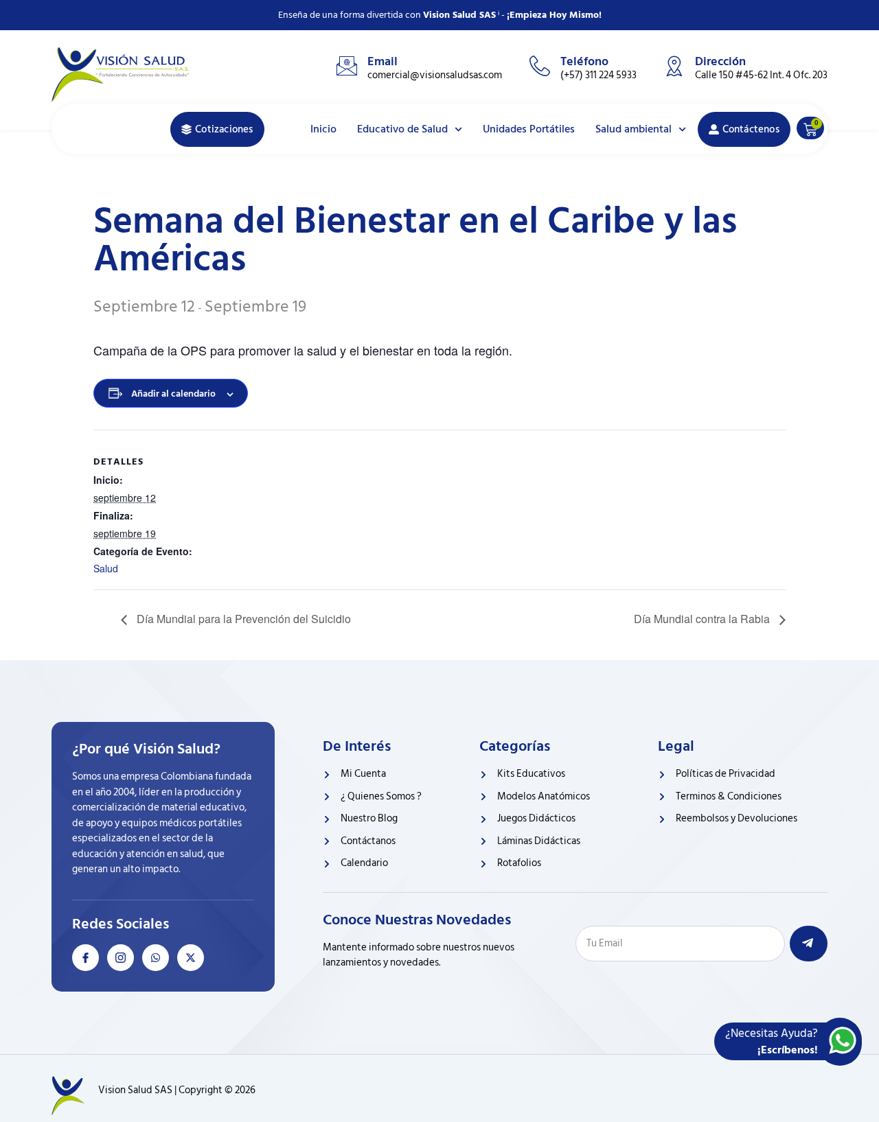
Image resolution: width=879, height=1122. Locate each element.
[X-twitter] (190, 957)
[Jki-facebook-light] (85, 957)
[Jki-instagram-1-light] (120, 957)
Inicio (323, 129)
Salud (105, 568)
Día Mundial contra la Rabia (703, 619)
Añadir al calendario (173, 393)
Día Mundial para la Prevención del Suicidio (242, 619)
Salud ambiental (633, 129)
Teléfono (584, 61)
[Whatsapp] (155, 957)
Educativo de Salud (402, 129)
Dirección (720, 61)
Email (382, 61)
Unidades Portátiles (529, 129)
